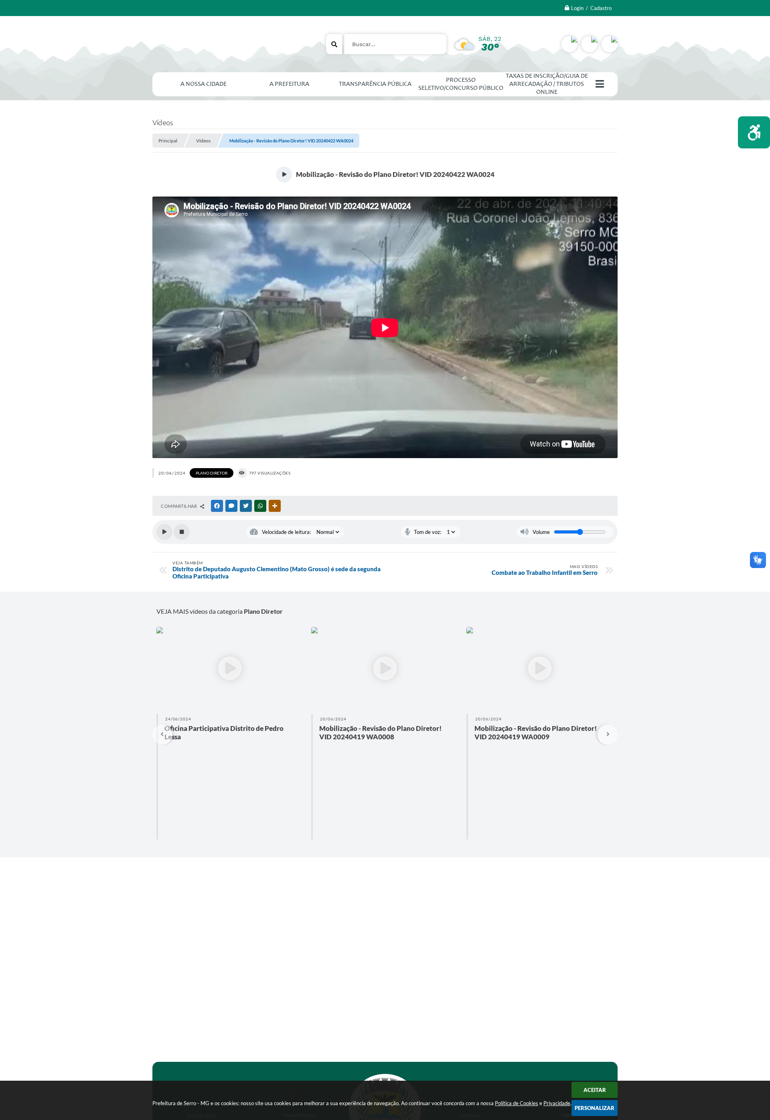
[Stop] (182, 532)
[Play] (164, 532)
